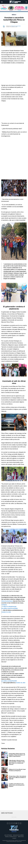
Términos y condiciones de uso (11, 836)
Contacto (14, 838)
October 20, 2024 (6, 612)
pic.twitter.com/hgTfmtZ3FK (9, 681)
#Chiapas (4, 604)
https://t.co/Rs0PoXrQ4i (9, 606)
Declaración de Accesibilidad (18, 835)
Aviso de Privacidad (8, 835)
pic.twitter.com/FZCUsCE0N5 (9, 608)
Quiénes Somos (21, 836)
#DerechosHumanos (7, 601)
